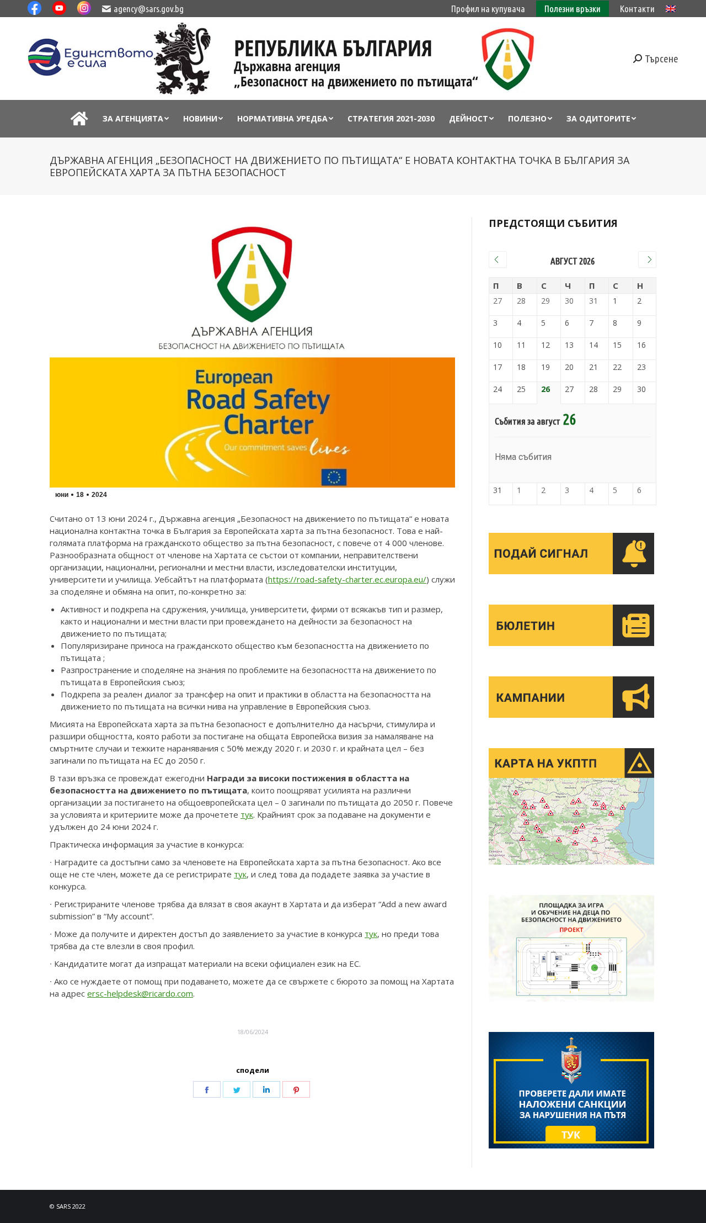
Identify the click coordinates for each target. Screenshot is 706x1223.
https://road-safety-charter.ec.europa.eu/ (347, 579)
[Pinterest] (296, 1089)
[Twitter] (236, 1089)
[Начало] (79, 119)
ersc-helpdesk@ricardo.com (140, 993)
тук (246, 814)
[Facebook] (207, 1089)
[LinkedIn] (266, 1089)
